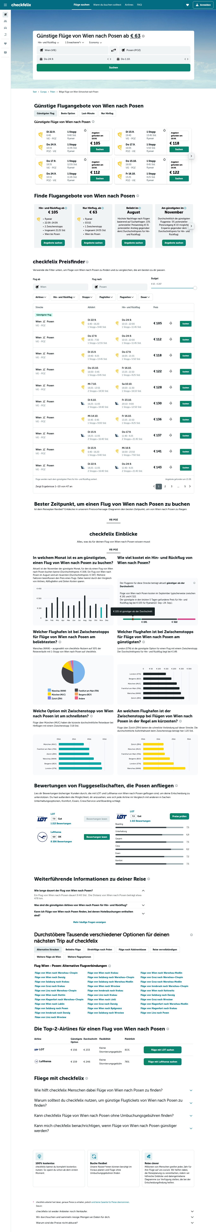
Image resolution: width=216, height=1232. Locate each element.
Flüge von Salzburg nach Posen (51, 1008)
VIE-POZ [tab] (113, 519)
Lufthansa (56, 832)
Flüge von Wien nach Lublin (50, 1004)
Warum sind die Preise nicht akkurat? (57, 1222)
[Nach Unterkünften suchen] (5, 21)
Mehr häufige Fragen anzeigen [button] (89, 922)
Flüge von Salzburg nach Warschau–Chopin (111, 977)
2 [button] (165, 486)
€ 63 (135, 36)
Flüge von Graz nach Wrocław (157, 999)
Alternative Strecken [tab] (48, 949)
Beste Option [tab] (68, 113)
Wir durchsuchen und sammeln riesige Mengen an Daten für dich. (73, 1217)
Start (35, 92)
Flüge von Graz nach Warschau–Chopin (162, 977)
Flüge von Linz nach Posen (155, 1013)
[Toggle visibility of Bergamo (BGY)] (83, 694)
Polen (52, 92)
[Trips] (5, 43)
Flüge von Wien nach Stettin (50, 995)
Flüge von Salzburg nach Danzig (158, 995)
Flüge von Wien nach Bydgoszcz (105, 1008)
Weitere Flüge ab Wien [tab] (49, 957)
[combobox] (49, 42)
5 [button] (185, 486)
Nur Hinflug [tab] (107, 113)
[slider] (195, 288)
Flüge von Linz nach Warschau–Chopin (56, 990)
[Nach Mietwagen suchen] (5, 28)
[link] (53, 243)
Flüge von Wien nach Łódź (102, 999)
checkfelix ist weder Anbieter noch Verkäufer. (62, 1211)
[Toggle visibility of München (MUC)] (56, 694)
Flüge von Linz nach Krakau (102, 995)
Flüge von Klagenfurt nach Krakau (159, 1008)
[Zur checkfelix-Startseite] (21, 4)
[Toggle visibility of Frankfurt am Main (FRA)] (87, 690)
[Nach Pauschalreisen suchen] (5, 34)
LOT (53, 814)
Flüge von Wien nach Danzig (50, 977)
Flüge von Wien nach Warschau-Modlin (161, 973)
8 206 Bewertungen (61, 841)
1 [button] (158, 486)
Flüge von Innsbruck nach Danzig (52, 1013)
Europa (43, 92)
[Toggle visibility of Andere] (80, 698)
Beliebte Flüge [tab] (73, 949)
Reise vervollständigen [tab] (165, 949)
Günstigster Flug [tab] (45, 113)
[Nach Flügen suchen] (5, 14)
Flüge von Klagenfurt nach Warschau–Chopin (59, 999)
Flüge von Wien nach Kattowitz (157, 990)
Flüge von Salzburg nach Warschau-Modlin (110, 981)
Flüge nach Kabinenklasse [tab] (132, 949)
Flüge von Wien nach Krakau (103, 973)
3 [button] (171, 486)
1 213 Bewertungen (61, 823)
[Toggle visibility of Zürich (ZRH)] (55, 698)
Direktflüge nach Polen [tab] (99, 949)
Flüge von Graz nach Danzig (103, 1004)
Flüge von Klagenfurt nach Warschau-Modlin (164, 1004)
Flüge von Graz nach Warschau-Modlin (161, 981)
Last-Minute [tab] (88, 113)
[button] (5, 4)
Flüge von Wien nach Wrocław (104, 986)
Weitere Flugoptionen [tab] (79, 957)
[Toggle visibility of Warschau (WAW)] (57, 690)
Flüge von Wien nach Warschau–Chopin (56, 973)
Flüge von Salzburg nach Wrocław (106, 1013)
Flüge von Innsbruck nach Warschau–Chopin (164, 986)
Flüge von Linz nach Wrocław (50, 1017)
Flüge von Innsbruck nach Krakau (105, 990)
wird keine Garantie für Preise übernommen (110, 1202)
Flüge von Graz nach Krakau (50, 986)
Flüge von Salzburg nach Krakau (52, 981)
